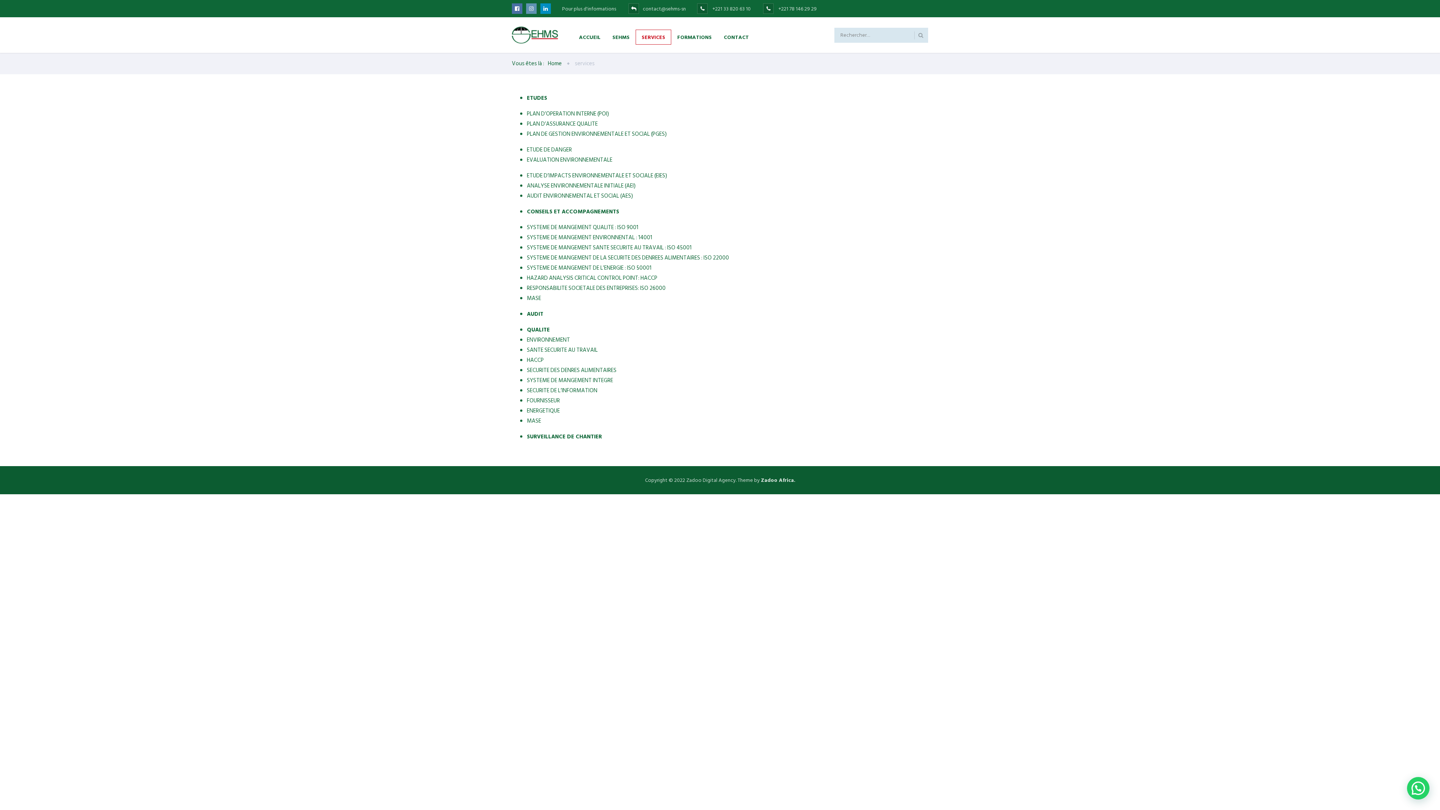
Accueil (589, 37)
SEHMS (621, 37)
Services (653, 37)
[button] (1418, 788)
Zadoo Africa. (778, 480)
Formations (694, 37)
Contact (736, 37)
